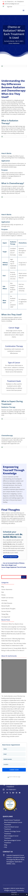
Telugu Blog (4, 614)
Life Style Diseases (6, 603)
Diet (2, 592)
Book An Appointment (10, 557)
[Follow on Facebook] (4, 792)
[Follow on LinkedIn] (7, 792)
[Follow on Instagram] (16, 792)
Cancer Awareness (14, 43)
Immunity (4, 600)
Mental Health (5, 606)
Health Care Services (7, 598)
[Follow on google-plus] (13, 792)
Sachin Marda (10, 41)
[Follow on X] (10, 792)
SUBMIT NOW (14, 770)
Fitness (3, 595)
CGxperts (14, 892)
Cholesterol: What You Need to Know (12, 624)
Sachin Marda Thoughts (8, 608)
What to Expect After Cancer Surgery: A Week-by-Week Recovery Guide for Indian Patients (13, 634)
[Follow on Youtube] (19, 792)
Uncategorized (5, 617)
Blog (2, 587)
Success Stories (5, 611)
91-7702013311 (11, 784)
